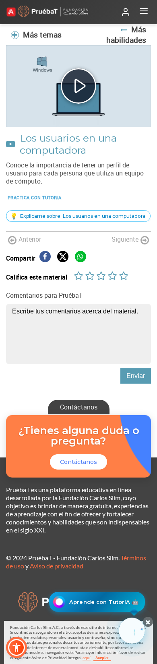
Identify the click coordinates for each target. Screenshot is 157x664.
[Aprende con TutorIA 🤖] (132, 631)
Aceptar (102, 657)
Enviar (135, 375)
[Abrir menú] (143, 12)
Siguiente (125, 239)
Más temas (42, 34)
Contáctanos (78, 407)
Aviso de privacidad (56, 566)
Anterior (30, 239)
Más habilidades (126, 34)
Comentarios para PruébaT (44, 295)
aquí (87, 657)
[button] (16, 647)
